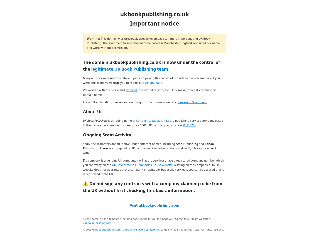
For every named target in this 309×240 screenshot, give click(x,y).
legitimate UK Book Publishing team (129, 69)
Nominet (131, 90)
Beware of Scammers (192, 102)
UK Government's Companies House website (142, 165)
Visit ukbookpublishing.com (154, 205)
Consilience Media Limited (153, 121)
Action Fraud (153, 83)
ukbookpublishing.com (97, 223)
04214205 (189, 125)
